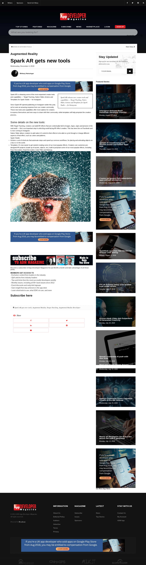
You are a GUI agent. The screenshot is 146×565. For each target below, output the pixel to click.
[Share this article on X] (66, 320)
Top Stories (22, 27)
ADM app (121, 520)
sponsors (20, 3)
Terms (55, 528)
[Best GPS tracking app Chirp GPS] (57, 562)
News (78, 27)
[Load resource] (51, 86)
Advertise (56, 524)
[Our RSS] (143, 3)
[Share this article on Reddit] (66, 325)
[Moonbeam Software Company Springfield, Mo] (26, 562)
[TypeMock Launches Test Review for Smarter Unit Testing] (116, 246)
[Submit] (141, 35)
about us (56, 513)
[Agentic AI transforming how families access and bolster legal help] (116, 138)
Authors (56, 520)
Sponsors (78, 520)
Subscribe (66, 27)
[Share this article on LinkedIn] (31, 325)
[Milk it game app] (88, 562)
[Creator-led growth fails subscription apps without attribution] (116, 171)
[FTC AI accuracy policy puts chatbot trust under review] (116, 278)
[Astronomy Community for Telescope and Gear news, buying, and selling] (120, 562)
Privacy (56, 532)
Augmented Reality (39, 307)
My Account (121, 517)
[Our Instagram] (138, 3)
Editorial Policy (59, 517)
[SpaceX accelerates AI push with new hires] (116, 347)
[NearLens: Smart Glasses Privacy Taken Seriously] (116, 370)
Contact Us (121, 513)
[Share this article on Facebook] (31, 320)
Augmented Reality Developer (69, 307)
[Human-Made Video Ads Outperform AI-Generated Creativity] (116, 311)
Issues (77, 517)
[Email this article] (31, 330)
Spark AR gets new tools (23, 307)
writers (10, 3)
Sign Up (120, 27)
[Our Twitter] (132, 3)
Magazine (51, 27)
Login (107, 27)
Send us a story (32, 3)
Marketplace (93, 27)
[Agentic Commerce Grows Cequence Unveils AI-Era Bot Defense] (116, 391)
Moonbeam (22, 522)
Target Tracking (52, 307)
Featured (37, 27)
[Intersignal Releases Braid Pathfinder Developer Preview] (116, 101)
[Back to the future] (2, 3)
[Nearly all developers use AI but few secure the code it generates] (116, 427)
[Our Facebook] (127, 3)
